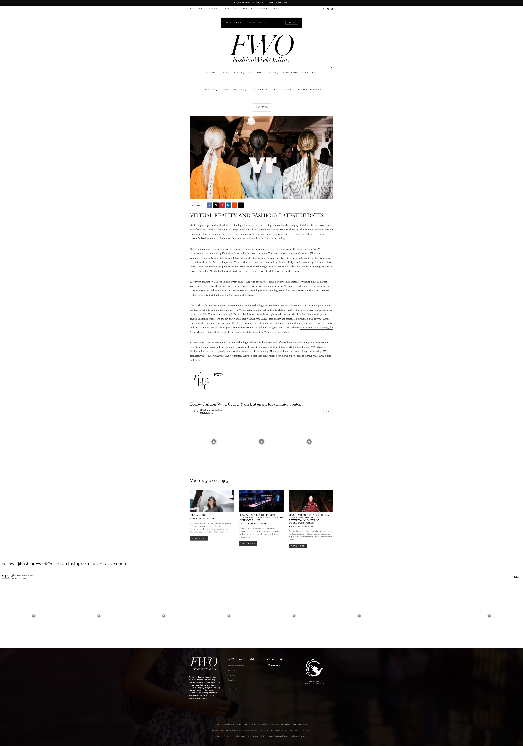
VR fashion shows (239, 355)
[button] (331, 68)
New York (212, 9)
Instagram (275, 665)
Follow (328, 411)
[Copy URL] (241, 205)
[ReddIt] (234, 205)
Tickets (238, 72)
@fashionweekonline (211, 409)
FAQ (276, 89)
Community (208, 89)
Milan (236, 9)
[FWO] (202, 381)
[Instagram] (328, 9)
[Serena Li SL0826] (212, 501)
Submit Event (290, 72)
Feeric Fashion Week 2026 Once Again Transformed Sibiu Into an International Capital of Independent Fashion (310, 519)
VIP (251, 9)
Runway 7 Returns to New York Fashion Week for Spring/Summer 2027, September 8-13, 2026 (261, 517)
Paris (244, 9)
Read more (199, 538)
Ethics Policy (303, 724)
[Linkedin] (228, 205)
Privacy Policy (305, 730)
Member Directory (233, 89)
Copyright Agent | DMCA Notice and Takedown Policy (236, 724)
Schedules (308, 72)
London (226, 9)
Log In (274, 9)
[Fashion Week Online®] (261, 49)
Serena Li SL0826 (199, 515)
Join (199, 9)
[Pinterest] (222, 205)
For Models (256, 72)
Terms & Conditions (288, 730)
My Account (262, 9)
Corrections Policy (272, 724)
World (193, 518)
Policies (261, 724)
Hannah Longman (206, 518)
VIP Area (211, 72)
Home (192, 9)
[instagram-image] (214, 441)
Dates (272, 72)
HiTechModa (261, 107)
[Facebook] (323, 9)
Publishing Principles (289, 724)
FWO (218, 374)
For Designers (258, 89)
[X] (332, 9)
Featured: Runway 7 (309, 89)
